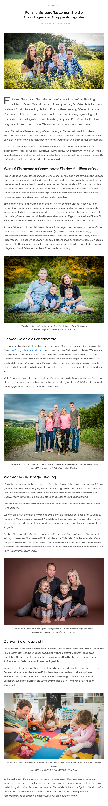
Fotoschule (54, 6)
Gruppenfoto (63, 23)
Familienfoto (50, 23)
